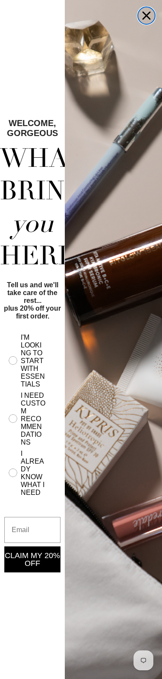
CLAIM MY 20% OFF (32, 559)
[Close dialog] (146, 15)
